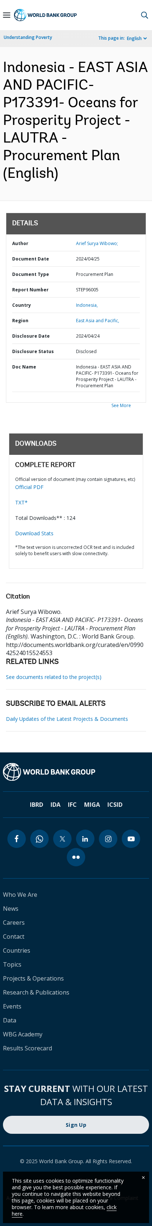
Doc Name (24, 367)
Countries (16, 950)
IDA (56, 805)
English (134, 38)
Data (9, 1020)
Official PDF (29, 486)
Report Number (30, 290)
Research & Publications (36, 992)
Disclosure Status (33, 351)
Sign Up (76, 1124)
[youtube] (131, 839)
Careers (14, 922)
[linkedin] (85, 839)
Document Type (30, 274)
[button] (144, 15)
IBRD (36, 805)
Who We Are (20, 895)
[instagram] (108, 839)
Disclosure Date (31, 336)
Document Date (30, 259)
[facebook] (16, 839)
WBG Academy (22, 1034)
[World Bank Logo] (45, 15)
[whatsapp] (39, 839)
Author (20, 243)
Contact (13, 936)
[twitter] (62, 839)
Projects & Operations (33, 978)
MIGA (92, 805)
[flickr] (76, 857)
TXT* (21, 502)
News (10, 909)
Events (12, 1006)
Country (21, 305)
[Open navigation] (6, 15)
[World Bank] (76, 772)
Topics (12, 964)
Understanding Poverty (28, 37)
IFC (72, 805)
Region (20, 320)
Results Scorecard (27, 1048)
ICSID (114, 805)
